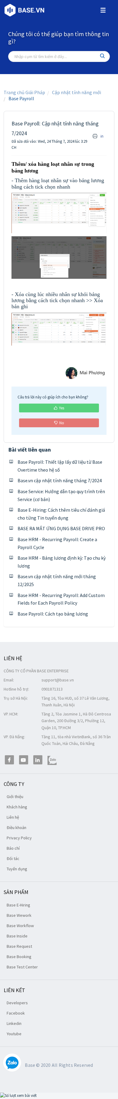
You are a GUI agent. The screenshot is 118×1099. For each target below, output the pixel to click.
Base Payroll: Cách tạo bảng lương (53, 614)
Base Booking (19, 956)
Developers (17, 1002)
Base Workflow (20, 925)
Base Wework (19, 915)
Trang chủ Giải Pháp (24, 92)
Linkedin (14, 1023)
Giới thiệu (15, 796)
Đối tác (13, 858)
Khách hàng (17, 807)
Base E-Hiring (18, 905)
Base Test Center (22, 967)
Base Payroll (21, 98)
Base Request (19, 946)
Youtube (14, 1033)
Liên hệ (13, 817)
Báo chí (13, 848)
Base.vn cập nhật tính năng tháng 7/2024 (60, 480)
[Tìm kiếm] (102, 56)
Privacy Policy (19, 838)
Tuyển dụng (17, 869)
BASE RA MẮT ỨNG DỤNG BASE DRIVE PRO (61, 528)
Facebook (16, 1013)
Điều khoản (16, 827)
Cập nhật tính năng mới (76, 92)
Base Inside (17, 936)
